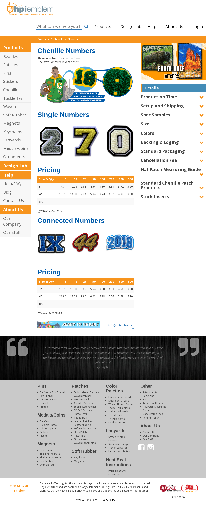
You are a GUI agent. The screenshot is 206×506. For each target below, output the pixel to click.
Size (145, 124)
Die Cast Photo (48, 425)
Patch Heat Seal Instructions (117, 472)
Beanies (10, 56)
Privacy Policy (107, 499)
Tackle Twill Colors (119, 408)
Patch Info (79, 435)
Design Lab (15, 166)
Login (178, 501)
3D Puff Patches (83, 410)
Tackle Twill (14, 98)
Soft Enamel (46, 450)
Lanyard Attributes (119, 451)
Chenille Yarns (116, 419)
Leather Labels (82, 425)
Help (8, 175)
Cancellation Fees (153, 414)
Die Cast (44, 421)
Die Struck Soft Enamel (52, 392)
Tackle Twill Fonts (153, 403)
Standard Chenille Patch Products (167, 185)
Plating (43, 435)
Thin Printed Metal (50, 454)
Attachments (150, 392)
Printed (44, 406)
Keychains (12, 131)
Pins (7, 73)
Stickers (10, 81)
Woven (9, 106)
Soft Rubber (14, 115)
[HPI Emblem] (30, 8)
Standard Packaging (163, 151)
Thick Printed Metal (50, 457)
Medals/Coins (16, 148)
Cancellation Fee (159, 160)
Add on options (49, 428)
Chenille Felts (115, 415)
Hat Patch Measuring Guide (171, 169)
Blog (7, 192)
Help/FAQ (12, 183)
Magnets (11, 123)
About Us (13, 209)
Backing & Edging (160, 142)
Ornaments (14, 156)
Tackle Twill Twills (118, 411)
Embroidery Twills (118, 400)
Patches (10, 64)
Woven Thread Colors (120, 404)
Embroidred (47, 464)
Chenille (10, 90)
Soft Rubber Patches (85, 428)
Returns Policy (151, 417)
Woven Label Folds (85, 443)
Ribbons (44, 432)
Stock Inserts (155, 197)
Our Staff (11, 232)
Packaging (148, 396)
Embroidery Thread (119, 397)
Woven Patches (82, 396)
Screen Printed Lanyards (116, 438)
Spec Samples (155, 115)
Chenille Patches (83, 403)
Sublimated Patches (85, 406)
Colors (147, 133)
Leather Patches (83, 421)
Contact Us (13, 200)
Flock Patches (81, 432)
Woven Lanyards (117, 447)
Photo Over (80, 414)
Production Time (159, 97)
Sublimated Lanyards (120, 444)
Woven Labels (82, 399)
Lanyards (12, 140)
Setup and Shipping (162, 106)
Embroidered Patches (86, 392)
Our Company (12, 221)
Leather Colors (116, 422)
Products (13, 47)
